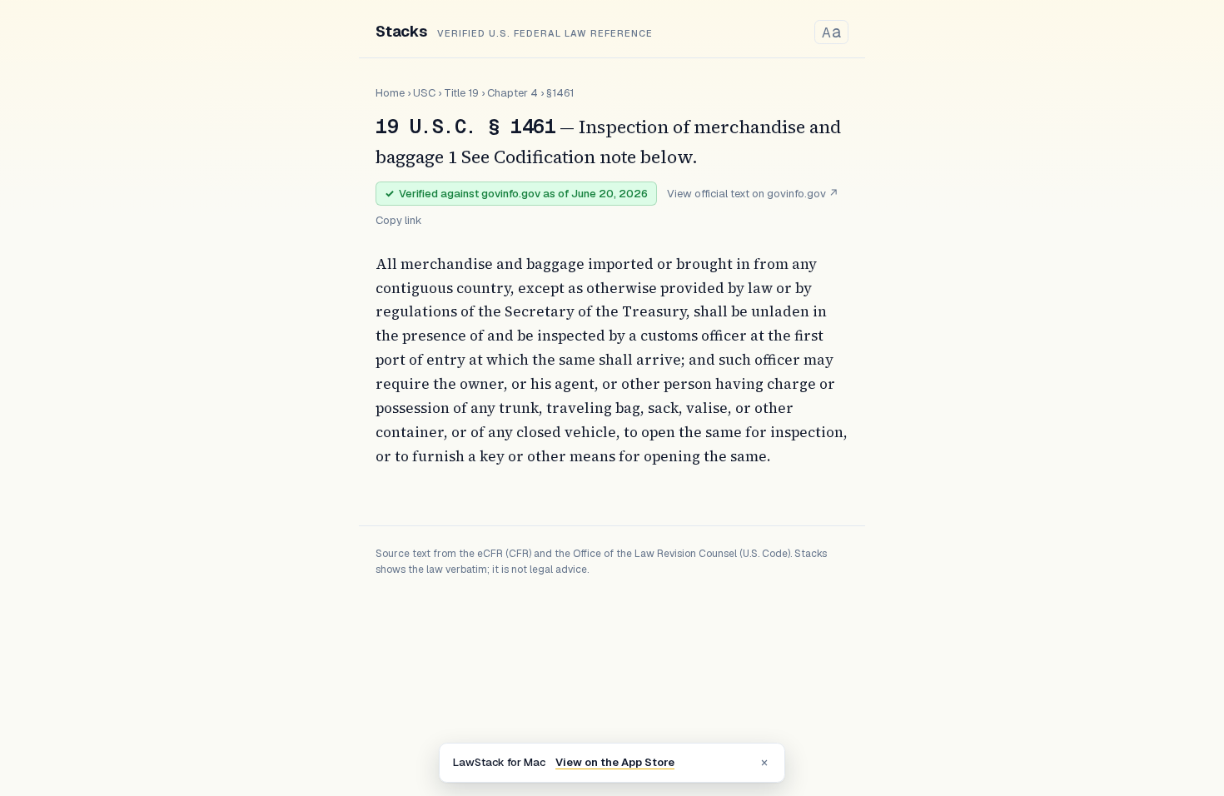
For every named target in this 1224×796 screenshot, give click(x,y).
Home (390, 93)
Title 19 (461, 93)
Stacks (401, 31)
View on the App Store (614, 762)
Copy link (399, 220)
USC (424, 93)
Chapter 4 (512, 93)
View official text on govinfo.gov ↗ (752, 194)
